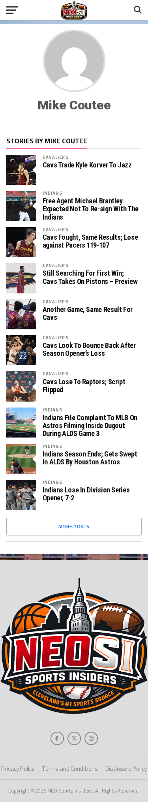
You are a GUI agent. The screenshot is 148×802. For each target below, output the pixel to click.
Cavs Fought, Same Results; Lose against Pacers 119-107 (90, 241)
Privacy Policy (17, 768)
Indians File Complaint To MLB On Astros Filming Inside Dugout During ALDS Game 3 (90, 426)
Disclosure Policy (126, 768)
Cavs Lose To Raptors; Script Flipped (84, 386)
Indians (53, 193)
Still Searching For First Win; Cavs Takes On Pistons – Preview (90, 277)
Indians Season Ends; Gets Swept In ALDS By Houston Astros (90, 458)
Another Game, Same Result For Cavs (88, 313)
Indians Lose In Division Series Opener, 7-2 (86, 494)
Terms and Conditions (70, 768)
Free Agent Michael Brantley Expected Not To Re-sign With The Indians (91, 209)
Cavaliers (56, 157)
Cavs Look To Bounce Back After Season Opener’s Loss (89, 349)
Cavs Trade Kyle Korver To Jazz (87, 165)
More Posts (74, 526)
